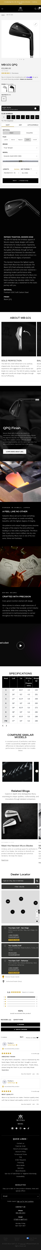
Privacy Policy (6, 1239)
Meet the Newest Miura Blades (17, 846)
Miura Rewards (20, 1171)
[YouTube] (24, 1128)
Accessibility (20, 1176)
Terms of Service (16, 1239)
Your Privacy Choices (33, 1239)
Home (2, 14)
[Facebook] (12, 1128)
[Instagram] (20, 1128)
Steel (11, 133)
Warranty (20, 1168)
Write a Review (21, 1030)
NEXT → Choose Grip (20, 180)
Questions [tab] (18, 1020)
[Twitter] (16, 1128)
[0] (38, 8)
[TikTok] (28, 1128)
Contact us (20, 1143)
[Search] (35, 8)
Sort (21, 1037)
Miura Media (20, 1165)
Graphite (29, 133)
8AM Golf (23, 1244)
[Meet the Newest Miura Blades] (19, 821)
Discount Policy (20, 1151)
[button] (10, 73)
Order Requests (20, 1160)
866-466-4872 (20, 1213)
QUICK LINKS (19, 1139)
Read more (4, 860)
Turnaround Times (20, 1154)
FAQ (20, 1157)
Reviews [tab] (6, 1020)
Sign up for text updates (25, 1201)
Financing (20, 1162)
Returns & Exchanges (20, 1149)
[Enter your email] (38, 1196)
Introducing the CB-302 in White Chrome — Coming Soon (20, 2)
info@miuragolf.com (20, 1219)
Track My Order (20, 1146)
